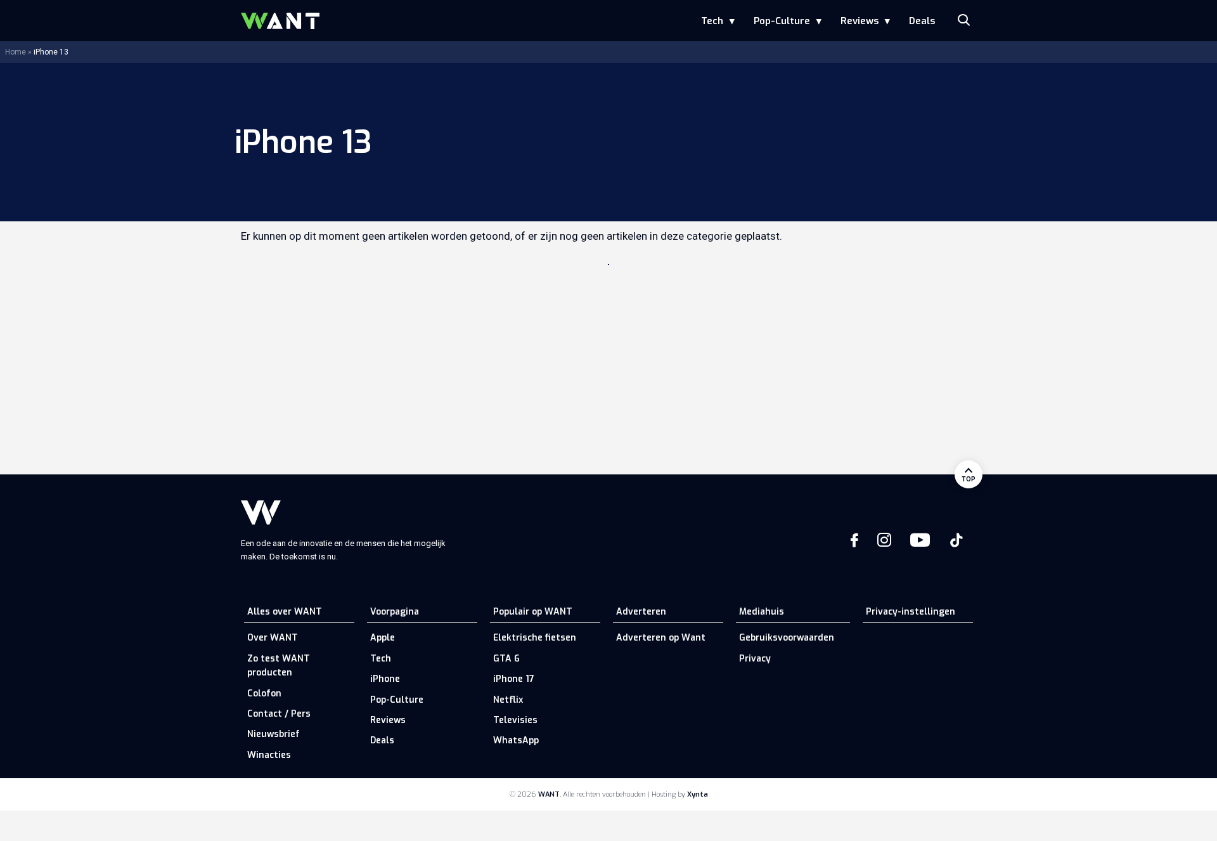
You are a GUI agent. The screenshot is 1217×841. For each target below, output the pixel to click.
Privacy (755, 659)
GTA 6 (506, 659)
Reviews (859, 21)
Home (15, 52)
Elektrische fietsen (534, 638)
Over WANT (272, 638)
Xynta (697, 794)
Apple (382, 638)
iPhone (385, 679)
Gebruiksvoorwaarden (786, 638)
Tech (712, 21)
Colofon (264, 694)
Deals (922, 21)
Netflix (508, 700)
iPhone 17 (513, 679)
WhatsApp (516, 740)
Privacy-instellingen (910, 612)
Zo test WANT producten (278, 666)
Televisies (515, 720)
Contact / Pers (279, 714)
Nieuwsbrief (273, 734)
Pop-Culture (782, 21)
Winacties (269, 755)
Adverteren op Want (660, 638)
